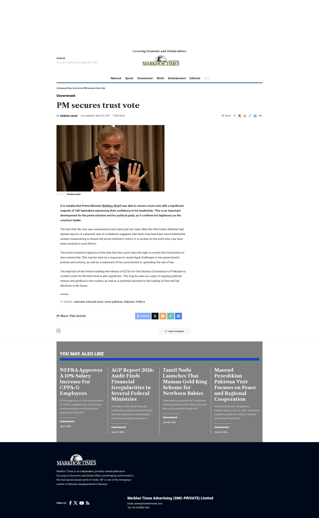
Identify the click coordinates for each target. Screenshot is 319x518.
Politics (140, 301)
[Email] (244, 115)
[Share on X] (239, 115)
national (79, 301)
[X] (75, 503)
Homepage (61, 88)
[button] (250, 115)
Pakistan (129, 301)
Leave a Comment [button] (176, 331)
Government (78, 88)
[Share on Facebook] (234, 115)
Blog (69, 88)
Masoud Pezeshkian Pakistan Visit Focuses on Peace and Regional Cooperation (235, 384)
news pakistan (113, 301)
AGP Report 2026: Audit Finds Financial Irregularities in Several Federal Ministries (132, 384)
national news (94, 301)
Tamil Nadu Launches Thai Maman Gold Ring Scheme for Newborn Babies (185, 381)
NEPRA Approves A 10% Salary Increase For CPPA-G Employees (81, 381)
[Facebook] (70, 503)
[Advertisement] (99, 23)
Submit (60, 58)
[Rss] (88, 503)
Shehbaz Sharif (111, 205)
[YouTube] (81, 503)
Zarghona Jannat (69, 115)
